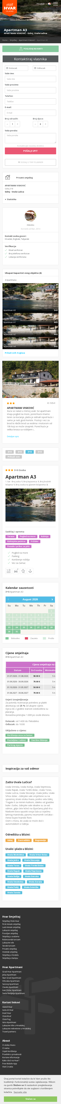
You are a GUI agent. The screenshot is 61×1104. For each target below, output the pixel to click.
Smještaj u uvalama (10, 936)
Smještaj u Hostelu (10, 955)
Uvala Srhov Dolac (38, 854)
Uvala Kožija (13, 876)
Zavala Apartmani (10, 987)
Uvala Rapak (13, 871)
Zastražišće (24, 840)
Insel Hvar (6, 1013)
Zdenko (30, 225)
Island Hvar (7, 1007)
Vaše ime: (9, 73)
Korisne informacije (11, 1057)
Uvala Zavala (13, 892)
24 (17, 627)
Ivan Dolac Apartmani (11, 990)
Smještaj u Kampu (10, 958)
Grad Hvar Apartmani (11, 971)
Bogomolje (40, 840)
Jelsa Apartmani (9, 974)
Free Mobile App (9, 1063)
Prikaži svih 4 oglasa (15, 353)
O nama (5, 1048)
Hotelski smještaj (9, 952)
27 (38, 627)
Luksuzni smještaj (10, 930)
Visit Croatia (7, 1066)
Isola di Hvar (7, 1010)
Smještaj (13, 40)
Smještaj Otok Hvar (10, 921)
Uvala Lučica (40, 33)
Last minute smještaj (11, 927)
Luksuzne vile (8, 942)
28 (45, 627)
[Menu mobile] (55, 4)
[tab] (30, 307)
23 (9, 627)
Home (5, 40)
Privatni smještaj (9, 949)
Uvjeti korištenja (9, 1051)
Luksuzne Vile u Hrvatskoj (13, 1025)
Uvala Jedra (13, 860)
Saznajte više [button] (20, 1092)
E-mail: (8, 107)
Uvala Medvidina (15, 854)
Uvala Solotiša (31, 887)
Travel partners (9, 1031)
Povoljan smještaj (10, 933)
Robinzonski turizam (11, 939)
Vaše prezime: (12, 84)
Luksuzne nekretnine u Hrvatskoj (16, 1028)
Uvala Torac (13, 865)
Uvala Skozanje (32, 860)
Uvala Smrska (32, 876)
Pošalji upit (30, 150)
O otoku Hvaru (8, 1045)
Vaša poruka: (11, 130)
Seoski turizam (8, 945)
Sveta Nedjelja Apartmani (13, 993)
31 (17, 632)
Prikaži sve (14, 456)
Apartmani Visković (27, 40)
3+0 (30, 451)
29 (51, 627)
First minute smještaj (11, 924)
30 (9, 632)
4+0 (10, 451)
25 (24, 627)
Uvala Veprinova (33, 871)
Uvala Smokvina (15, 881)
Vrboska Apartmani (11, 981)
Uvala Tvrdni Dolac (34, 865)
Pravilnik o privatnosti (11, 1054)
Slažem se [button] (30, 1099)
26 (31, 627)
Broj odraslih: (11, 118)
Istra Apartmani (9, 1022)
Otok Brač (6, 1016)
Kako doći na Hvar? (10, 1060)
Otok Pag (6, 1019)
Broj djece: (38, 118)
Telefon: (9, 96)
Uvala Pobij (12, 887)
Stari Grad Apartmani (11, 978)
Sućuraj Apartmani (10, 984)
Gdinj (30, 33)
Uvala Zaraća (35, 881)
